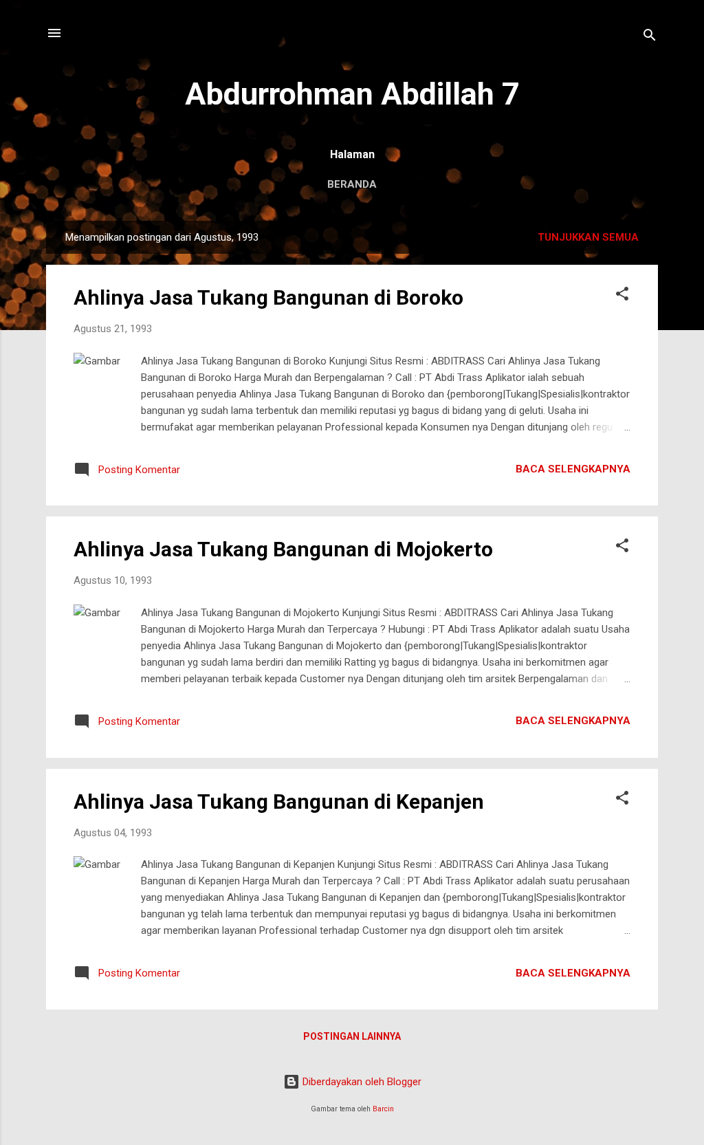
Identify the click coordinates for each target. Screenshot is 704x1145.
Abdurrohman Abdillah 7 (352, 94)
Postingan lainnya (352, 1036)
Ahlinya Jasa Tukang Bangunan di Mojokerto (283, 549)
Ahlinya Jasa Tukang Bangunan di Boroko (268, 297)
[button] (622, 296)
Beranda (352, 184)
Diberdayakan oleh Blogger (360, 1082)
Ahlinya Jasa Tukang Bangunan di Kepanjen (279, 801)
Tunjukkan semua (588, 237)
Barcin (383, 1108)
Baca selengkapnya (573, 469)
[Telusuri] (649, 37)
